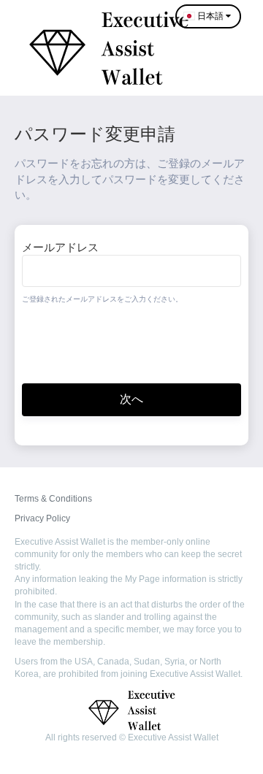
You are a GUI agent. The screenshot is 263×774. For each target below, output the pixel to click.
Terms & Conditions (53, 499)
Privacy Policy (42, 518)
